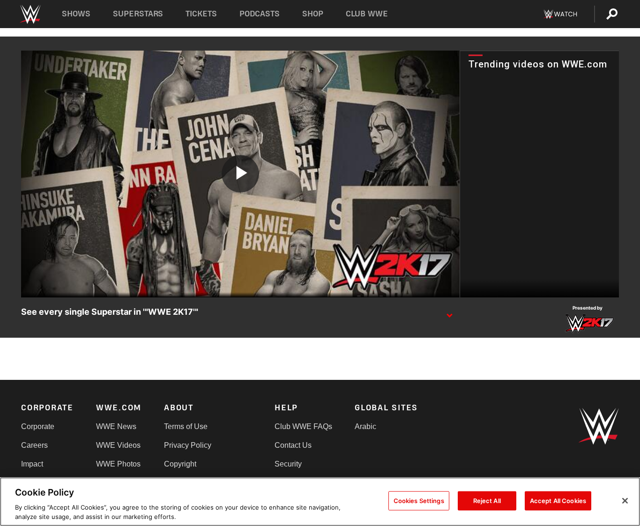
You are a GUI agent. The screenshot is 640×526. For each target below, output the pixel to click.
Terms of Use (186, 426)
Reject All (487, 500)
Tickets (201, 13)
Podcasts (259, 13)
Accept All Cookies (558, 500)
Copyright (180, 464)
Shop (312, 13)
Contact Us (293, 445)
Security (288, 464)
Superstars (138, 13)
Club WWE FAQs (303, 426)
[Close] (625, 500)
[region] (320, 501)
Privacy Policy (187, 445)
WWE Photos (118, 464)
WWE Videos (118, 445)
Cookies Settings (419, 500)
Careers (34, 445)
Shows (76, 13)
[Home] (30, 14)
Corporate (37, 426)
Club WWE (367, 13)
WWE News (116, 426)
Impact (32, 464)
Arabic (365, 426)
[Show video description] (449, 312)
